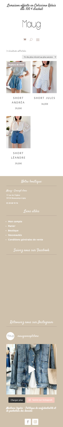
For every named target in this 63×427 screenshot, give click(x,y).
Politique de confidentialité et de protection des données (31, 409)
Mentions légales (15, 408)
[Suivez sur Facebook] (28, 422)
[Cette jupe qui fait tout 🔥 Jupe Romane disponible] (31, 369)
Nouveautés (15, 235)
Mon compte (15, 221)
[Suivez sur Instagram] (35, 422)
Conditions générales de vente (25, 239)
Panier (11, 225)
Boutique (13, 230)
